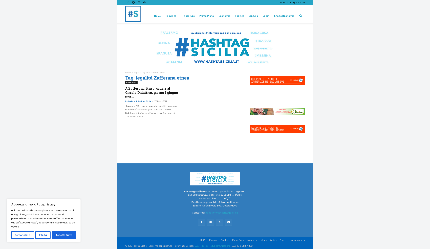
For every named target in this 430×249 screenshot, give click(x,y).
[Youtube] (144, 2)
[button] (301, 16)
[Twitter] (138, 2)
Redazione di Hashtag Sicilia (138, 101)
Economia (224, 16)
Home (128, 72)
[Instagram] (133, 2)
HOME (157, 16)
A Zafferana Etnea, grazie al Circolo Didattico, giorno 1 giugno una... (151, 92)
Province (171, 16)
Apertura (189, 16)
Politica (239, 16)
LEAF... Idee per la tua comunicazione (212, 246)
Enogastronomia (284, 16)
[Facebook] (127, 2)
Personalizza (22, 235)
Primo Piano (206, 16)
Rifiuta (43, 235)
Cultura (253, 16)
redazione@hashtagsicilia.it (222, 212)
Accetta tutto (64, 235)
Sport (266, 16)
